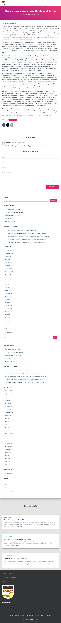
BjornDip (9, 230)
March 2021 (8, 290)
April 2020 (7, 324)
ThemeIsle (36, 619)
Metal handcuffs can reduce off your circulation (25, 230)
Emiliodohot (10, 242)
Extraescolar (39, 615)
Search (6, 197)
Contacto (48, 615)
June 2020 (7, 318)
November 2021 (9, 265)
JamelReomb (10, 233)
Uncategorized (13, 119)
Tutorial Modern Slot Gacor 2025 (13, 215)
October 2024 (8, 262)
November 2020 (9, 302)
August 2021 (8, 274)
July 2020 (7, 314)
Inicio (11, 615)
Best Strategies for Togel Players (13, 209)
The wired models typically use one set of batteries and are (31, 233)
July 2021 (7, 278)
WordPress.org (9, 491)
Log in (6, 481)
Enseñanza (30, 615)
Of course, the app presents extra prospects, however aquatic (30, 239)
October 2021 (8, 268)
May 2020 (7, 321)
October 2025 (8, 250)
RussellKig (10, 239)
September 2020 (9, 308)
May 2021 (7, 284)
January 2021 (8, 296)
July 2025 (7, 259)
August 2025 (8, 256)
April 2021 (7, 287)
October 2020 (8, 305)
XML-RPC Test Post (10, 221)
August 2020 (8, 311)
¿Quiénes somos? (19, 615)
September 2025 (9, 253)
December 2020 (9, 299)
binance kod (10, 143)
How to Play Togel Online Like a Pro (14, 212)
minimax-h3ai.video (12, 236)
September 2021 (9, 271)
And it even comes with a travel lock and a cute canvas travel (34, 236)
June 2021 (7, 281)
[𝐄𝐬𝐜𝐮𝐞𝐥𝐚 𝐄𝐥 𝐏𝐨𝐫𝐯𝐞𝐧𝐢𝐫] (4, 3)
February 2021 (9, 293)
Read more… (20, 526)
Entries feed (8, 484)
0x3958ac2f (8, 218)
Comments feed (9, 488)
